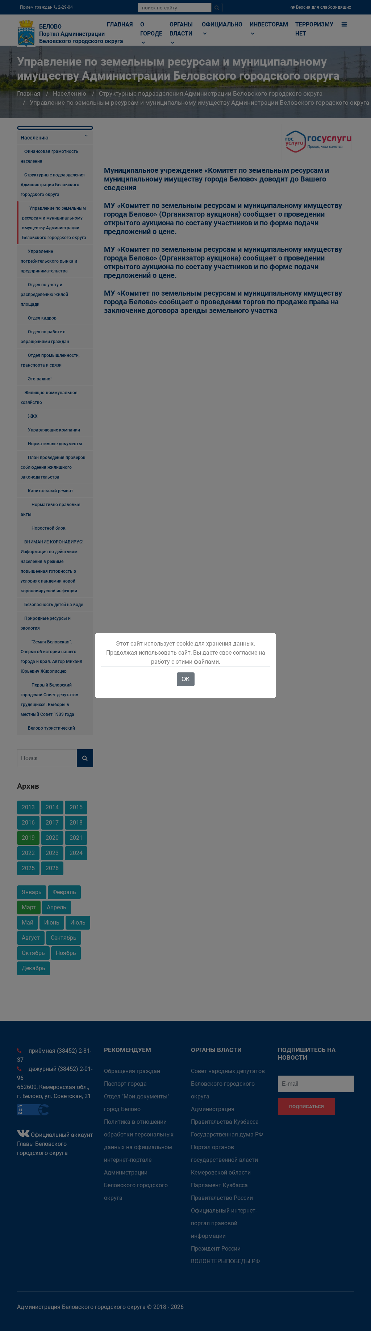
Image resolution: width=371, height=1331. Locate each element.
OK (186, 679)
